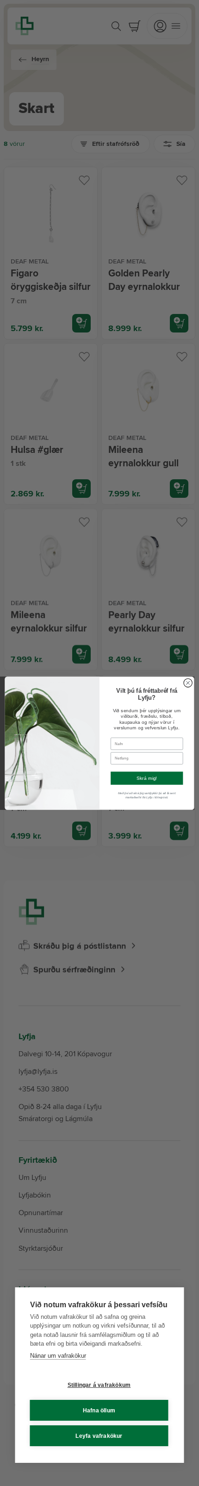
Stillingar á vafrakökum (99, 1385)
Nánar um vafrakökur (58, 1355)
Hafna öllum (99, 1410)
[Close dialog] (188, 682)
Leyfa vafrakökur (98, 1436)
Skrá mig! (147, 778)
